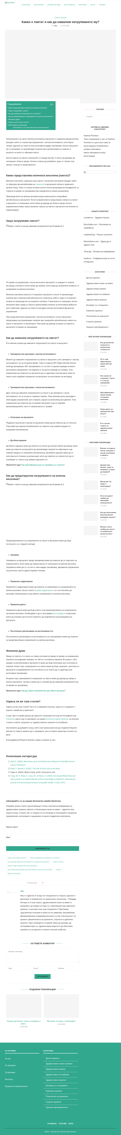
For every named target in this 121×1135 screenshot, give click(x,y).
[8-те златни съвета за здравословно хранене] (91, 427)
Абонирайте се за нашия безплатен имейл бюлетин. (31, 127)
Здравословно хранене (96, 300)
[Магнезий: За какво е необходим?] (61, 1006)
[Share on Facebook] (47, 883)
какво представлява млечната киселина (22, 866)
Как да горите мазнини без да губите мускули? (44, 691)
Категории (26, 5)
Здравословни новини (96, 289)
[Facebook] (110, 14)
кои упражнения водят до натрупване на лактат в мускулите (30, 869)
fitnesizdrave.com (91, 241)
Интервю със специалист (97, 305)
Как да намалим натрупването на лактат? (24, 114)
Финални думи (14, 119)
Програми (83, 5)
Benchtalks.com (90, 224)
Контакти (9, 1079)
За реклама (10, 1072)
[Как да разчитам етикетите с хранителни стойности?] (91, 346)
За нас (92, 5)
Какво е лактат (58, 862)
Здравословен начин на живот (99, 283)
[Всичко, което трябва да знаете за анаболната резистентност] (91, 530)
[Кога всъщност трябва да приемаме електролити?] (91, 499)
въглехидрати (59, 613)
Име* (8, 837)
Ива (55, 26)
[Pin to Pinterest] (51, 883)
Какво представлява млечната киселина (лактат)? (27, 108)
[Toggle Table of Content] (50, 104)
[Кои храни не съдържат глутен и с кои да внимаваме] (91, 379)
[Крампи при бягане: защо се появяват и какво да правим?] (23, 1006)
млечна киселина (14, 873)
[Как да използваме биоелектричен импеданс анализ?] (91, 516)
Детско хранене (93, 278)
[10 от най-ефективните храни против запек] (91, 363)
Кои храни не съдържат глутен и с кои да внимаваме (107, 379)
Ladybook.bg (89, 235)
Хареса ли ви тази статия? (18, 122)
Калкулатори (39, 5)
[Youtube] (113, 14)
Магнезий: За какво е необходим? (61, 1021)
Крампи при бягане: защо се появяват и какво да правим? (107, 468)
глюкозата (40, 184)
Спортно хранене (94, 322)
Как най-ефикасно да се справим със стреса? (43, 465)
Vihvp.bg (87, 252)
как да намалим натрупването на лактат (44, 858)
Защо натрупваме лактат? (18, 111)
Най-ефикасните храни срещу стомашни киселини (107, 396)
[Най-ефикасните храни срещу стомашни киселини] (91, 396)
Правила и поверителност (16, 1086)
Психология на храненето (97, 316)
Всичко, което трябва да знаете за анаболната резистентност (107, 530)
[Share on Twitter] (49, 883)
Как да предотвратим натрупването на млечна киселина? (30, 116)
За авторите (10, 1065)
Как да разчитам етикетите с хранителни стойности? (107, 346)
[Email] (115, 14)
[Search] (115, 5)
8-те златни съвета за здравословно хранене (106, 426)
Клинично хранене (94, 311)
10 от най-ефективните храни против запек (106, 362)
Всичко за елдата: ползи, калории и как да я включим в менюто (107, 451)
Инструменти (69, 5)
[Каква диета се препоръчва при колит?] (91, 412)
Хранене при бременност (97, 327)
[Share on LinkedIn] (53, 883)
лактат (58, 869)
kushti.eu (87, 258)
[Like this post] (44, 883)
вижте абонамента (92, 153)
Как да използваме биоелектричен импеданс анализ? (108, 514)
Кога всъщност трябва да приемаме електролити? (106, 499)
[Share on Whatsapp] (56, 883)
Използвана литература (17, 125)
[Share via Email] (58, 883)
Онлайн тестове (53, 5)
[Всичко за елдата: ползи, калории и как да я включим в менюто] (91, 452)
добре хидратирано (44, 590)
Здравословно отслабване (98, 294)
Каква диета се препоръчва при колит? (107, 411)
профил (102, 5)
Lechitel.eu (88, 218)
